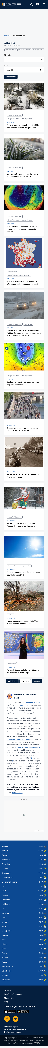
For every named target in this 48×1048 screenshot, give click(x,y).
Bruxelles (6, 864)
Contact (7, 990)
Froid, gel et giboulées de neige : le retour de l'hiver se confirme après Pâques (22, 229)
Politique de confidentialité (15, 1029)
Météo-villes (9, 998)
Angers (5, 846)
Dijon (4, 886)
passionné (24, 705)
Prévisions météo (24, 50)
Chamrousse (7, 877)
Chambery (6, 873)
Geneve (5, 895)
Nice (4, 940)
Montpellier (6, 931)
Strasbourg (6, 971)
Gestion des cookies (12, 1032)
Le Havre (6, 904)
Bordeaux (6, 860)
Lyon (4, 917)
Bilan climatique (10, 50)
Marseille (5, 922)
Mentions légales (11, 1027)
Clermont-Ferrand (9, 882)
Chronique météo (38, 50)
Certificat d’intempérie (13, 994)
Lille (3, 908)
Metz (4, 926)
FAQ (6, 1002)
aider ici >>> (17, 792)
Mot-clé (7, 55)
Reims (4, 953)
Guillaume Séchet (32, 702)
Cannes (5, 868)
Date (6, 65)
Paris (4, 948)
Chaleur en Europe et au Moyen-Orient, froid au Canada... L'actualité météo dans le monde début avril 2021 (24, 333)
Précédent (12, 681)
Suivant (37, 681)
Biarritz (5, 855)
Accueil (6, 36)
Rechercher (11, 77)
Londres (5, 913)
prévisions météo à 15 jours (18, 739)
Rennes (5, 957)
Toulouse (6, 980)
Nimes (4, 944)
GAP (4, 891)
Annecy (5, 851)
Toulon (5, 975)
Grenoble (6, 900)
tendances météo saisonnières (28, 747)
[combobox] (24, 59)
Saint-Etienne (7, 966)
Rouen (4, 962)
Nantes (5, 935)
